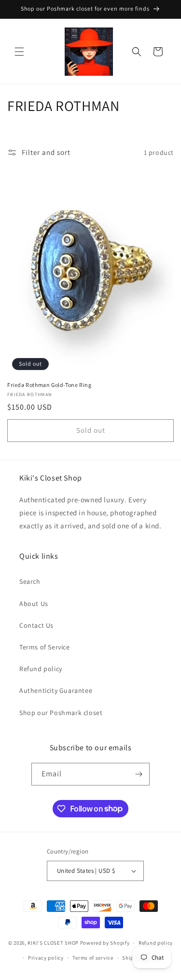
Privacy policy (46, 957)
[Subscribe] (138, 774)
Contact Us (36, 625)
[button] (19, 51)
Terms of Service (44, 647)
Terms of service (92, 957)
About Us (33, 603)
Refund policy (40, 668)
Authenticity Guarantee (55, 690)
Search (30, 581)
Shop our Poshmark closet (60, 712)
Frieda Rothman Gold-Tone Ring (49, 384)
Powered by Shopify (105, 942)
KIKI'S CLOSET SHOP (53, 942)
